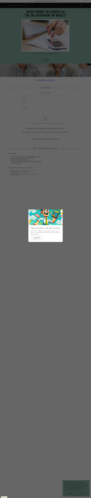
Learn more (36, 237)
